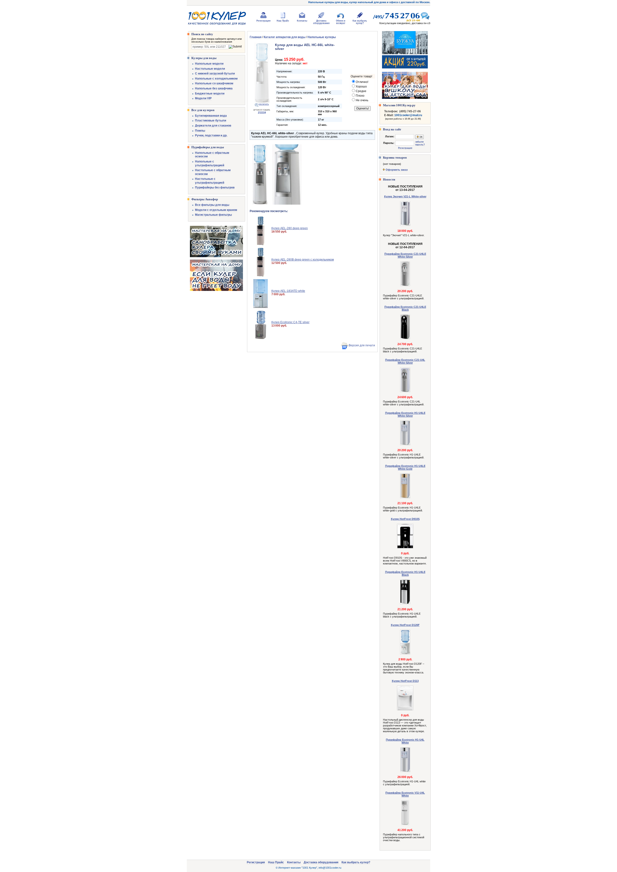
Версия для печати (362, 345)
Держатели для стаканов (213, 125)
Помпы (200, 130)
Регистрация (263, 21)
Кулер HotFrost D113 (405, 680)
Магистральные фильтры (213, 214)
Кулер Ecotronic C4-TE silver (290, 322)
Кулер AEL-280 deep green (289, 228)
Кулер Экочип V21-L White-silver (405, 196)
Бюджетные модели (209, 93)
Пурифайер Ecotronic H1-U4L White (405, 741)
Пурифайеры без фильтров (215, 187)
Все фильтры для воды (212, 205)
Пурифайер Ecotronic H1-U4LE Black (405, 573)
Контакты (302, 21)
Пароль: (388, 142)
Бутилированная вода (211, 115)
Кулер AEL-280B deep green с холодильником (302, 259)
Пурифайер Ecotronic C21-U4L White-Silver (405, 361)
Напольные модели (209, 63)
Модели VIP (203, 98)
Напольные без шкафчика (214, 88)
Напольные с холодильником (216, 78)
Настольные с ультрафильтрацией (209, 180)
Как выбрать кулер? (360, 22)
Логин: (389, 136)
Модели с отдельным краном (216, 210)
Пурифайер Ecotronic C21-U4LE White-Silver (405, 255)
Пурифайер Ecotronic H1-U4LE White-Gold (405, 467)
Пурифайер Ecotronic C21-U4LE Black (405, 308)
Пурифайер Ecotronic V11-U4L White (405, 794)
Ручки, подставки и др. (211, 135)
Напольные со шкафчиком (214, 83)
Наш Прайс (283, 21)
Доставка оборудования (321, 22)
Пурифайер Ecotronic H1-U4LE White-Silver (405, 414)
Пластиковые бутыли (210, 120)
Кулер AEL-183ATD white (288, 291)
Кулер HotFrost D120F (405, 625)
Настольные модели (210, 68)
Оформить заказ (397, 169)
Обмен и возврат (340, 22)
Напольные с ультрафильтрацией (209, 163)
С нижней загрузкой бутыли (215, 73)
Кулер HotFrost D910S (405, 518)
